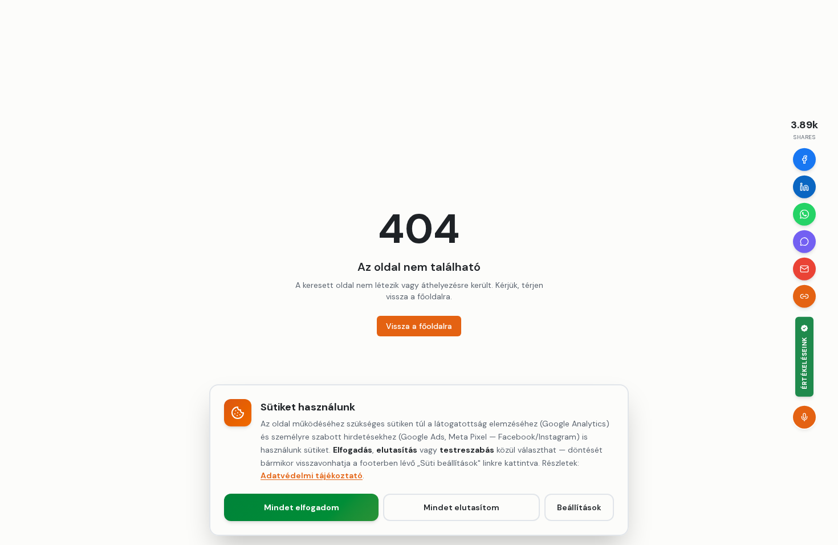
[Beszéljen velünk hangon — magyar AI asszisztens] (804, 416)
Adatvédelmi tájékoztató (312, 475)
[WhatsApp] (804, 214)
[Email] (804, 269)
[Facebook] (804, 159)
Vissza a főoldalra (419, 326)
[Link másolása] (804, 296)
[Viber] (804, 241)
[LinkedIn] (804, 187)
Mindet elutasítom (461, 507)
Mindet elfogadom (301, 507)
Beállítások (579, 507)
